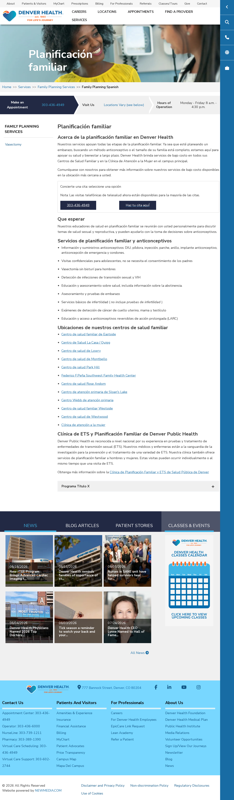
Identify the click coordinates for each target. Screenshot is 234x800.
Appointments (141, 12)
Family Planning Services (56, 87)
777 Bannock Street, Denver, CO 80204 (111, 688)
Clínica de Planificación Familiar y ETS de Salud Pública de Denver (159, 472)
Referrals (146, 4)
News (169, 766)
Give (187, 4)
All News (138, 653)
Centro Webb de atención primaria (87, 400)
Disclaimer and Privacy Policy (102, 785)
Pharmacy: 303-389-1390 (21, 739)
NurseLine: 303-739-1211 (22, 733)
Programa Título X (76, 486)
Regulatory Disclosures (191, 785)
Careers (79, 12)
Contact (202, 4)
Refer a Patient (122, 739)
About (11, 4)
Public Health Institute (182, 726)
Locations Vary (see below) (124, 105)
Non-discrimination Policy (149, 785)
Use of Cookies (92, 793)
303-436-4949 (53, 105)
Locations (107, 12)
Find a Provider (179, 12)
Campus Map (66, 759)
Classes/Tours (168, 4)
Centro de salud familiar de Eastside (88, 334)
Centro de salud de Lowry (81, 351)
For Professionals (121, 4)
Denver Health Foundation (185, 713)
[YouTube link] (184, 687)
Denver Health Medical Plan (186, 719)
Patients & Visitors (34, 4)
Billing (99, 4)
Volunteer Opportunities (183, 739)
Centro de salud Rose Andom (83, 384)
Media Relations (177, 733)
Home (6, 87)
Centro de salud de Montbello (84, 359)
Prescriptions (79, 4)
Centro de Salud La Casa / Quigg (85, 342)
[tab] (30, 521)
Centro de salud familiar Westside (87, 408)
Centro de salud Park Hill (80, 367)
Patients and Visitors (76, 703)
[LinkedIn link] (169, 687)
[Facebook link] (156, 687)
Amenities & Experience (74, 713)
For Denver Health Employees (133, 719)
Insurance (63, 719)
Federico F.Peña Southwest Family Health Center (98, 375)
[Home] (32, 16)
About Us (174, 703)
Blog (168, 759)
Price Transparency (70, 752)
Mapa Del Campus (70, 766)
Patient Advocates (70, 746)
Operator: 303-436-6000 (21, 726)
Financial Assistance (71, 726)
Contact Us (12, 703)
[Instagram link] (198, 687)
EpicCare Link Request (128, 726)
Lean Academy (122, 733)
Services (79, 20)
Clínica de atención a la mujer (83, 425)
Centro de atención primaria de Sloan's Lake (94, 392)
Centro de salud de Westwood (84, 416)
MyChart (58, 4)
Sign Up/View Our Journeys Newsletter (185, 749)
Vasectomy (13, 144)
